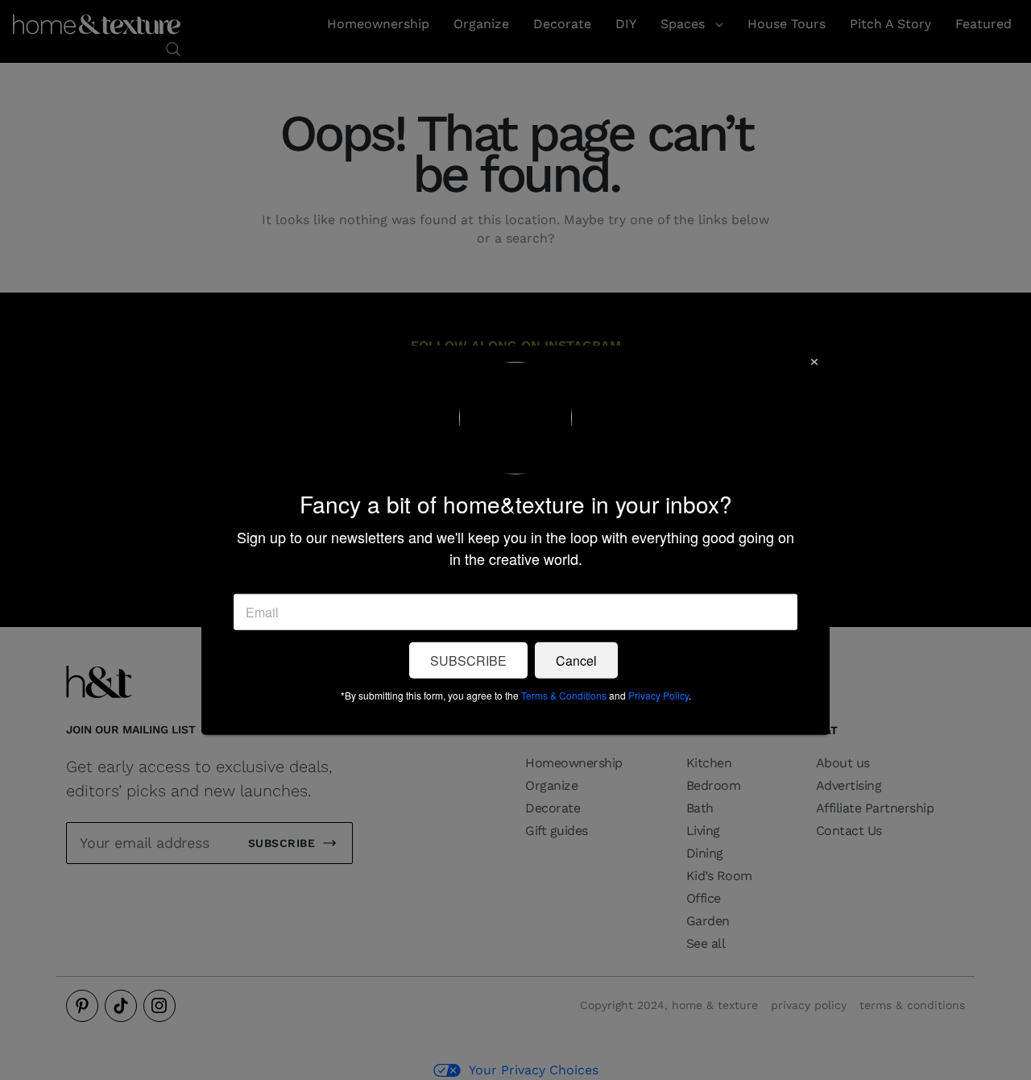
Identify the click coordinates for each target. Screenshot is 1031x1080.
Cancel (576, 659)
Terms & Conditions (564, 694)
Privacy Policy (658, 694)
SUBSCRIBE (468, 659)
